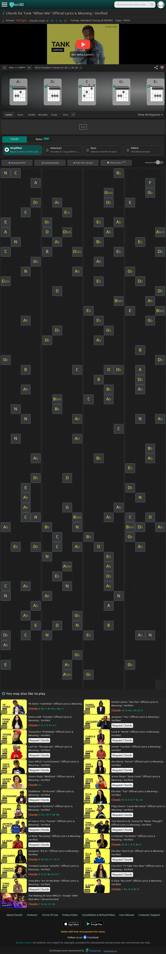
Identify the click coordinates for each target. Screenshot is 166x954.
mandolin (43, 114)
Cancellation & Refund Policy (98, 914)
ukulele (31, 114)
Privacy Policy (69, 914)
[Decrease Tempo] (4, 67)
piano (20, 114)
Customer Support (149, 914)
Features (32, 914)
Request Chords (122, 725)
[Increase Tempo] (29, 67)
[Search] (152, 4)
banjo (54, 114)
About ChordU (14, 914)
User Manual (126, 914)
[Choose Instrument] (73, 114)
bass (65, 114)
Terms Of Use (50, 914)
